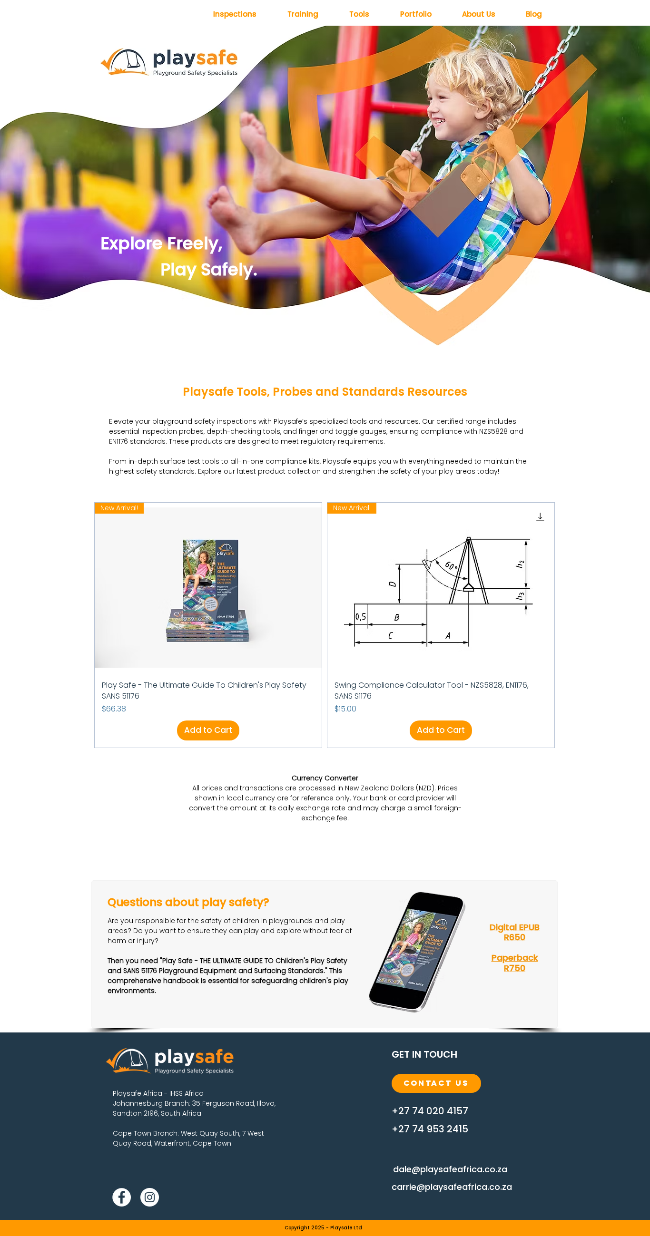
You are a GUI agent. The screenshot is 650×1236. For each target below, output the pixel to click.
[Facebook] (121, 1197)
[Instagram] (149, 1197)
